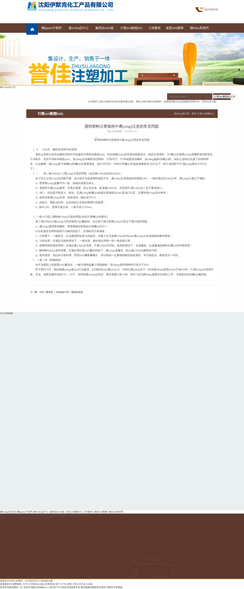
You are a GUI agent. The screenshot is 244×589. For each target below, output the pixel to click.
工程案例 (154, 28)
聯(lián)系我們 (199, 28)
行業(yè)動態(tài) (131, 28)
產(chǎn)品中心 (78, 28)
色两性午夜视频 (114, 587)
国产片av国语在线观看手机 (66, 587)
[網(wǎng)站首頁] (32, 28)
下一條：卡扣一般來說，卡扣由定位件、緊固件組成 (56, 292)
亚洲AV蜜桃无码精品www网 (37, 587)
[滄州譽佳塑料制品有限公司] (73, 6)
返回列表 (122, 298)
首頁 (194, 113)
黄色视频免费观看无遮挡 (93, 587)
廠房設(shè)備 (104, 28)
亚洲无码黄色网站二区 (11, 587)
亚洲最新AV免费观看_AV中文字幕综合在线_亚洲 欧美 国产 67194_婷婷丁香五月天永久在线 (46, 584)
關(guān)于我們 (52, 28)
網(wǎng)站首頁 (8, 511)
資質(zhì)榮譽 (175, 28)
